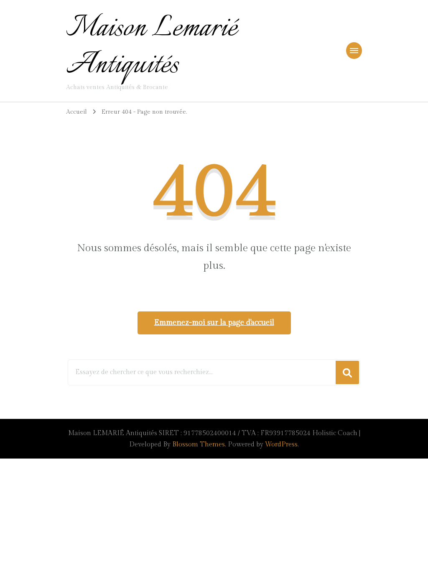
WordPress (281, 445)
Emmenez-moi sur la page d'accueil (214, 322)
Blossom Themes (198, 445)
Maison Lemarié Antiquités (151, 47)
